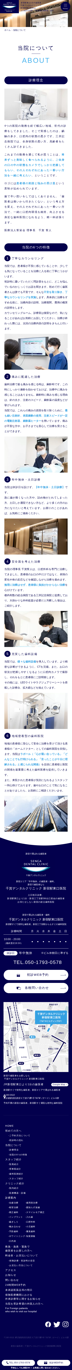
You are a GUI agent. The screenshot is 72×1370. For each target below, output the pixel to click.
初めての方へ (13, 1130)
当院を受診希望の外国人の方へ (24, 1303)
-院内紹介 (13, 1188)
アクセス (10, 1270)
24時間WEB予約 (15, 1284)
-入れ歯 (29, 1217)
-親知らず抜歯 (32, 1207)
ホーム (7, 30)
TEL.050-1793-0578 (37, 962)
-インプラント (15, 1217)
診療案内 (10, 1197)
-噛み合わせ (14, 1226)
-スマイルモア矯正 (35, 1212)
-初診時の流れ (15, 1140)
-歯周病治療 (31, 1203)
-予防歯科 (13, 1231)
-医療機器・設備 (17, 1193)
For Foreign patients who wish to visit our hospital (21, 1310)
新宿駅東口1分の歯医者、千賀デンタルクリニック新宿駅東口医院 (31, 5)
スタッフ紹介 (13, 1159)
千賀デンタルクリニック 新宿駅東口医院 (36, 888)
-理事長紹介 (14, 1169)
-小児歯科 (30, 1226)
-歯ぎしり (13, 1222)
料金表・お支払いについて (21, 1255)
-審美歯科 (30, 1231)
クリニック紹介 (14, 1183)
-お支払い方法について (20, 1265)
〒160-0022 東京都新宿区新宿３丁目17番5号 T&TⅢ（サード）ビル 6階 (36, 1337)
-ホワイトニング (16, 1236)
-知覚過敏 (30, 1236)
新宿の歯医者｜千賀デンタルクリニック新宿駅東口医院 (36, 1346)
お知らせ (10, 1275)
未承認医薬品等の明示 (19, 1290)
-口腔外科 (30, 1222)
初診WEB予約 (38, 974)
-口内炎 (12, 1241)
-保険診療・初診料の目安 (21, 1260)
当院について (19, 30)
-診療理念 (13, 1150)
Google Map (59, 1084)
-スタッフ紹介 (15, 1178)
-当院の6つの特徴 (17, 1154)
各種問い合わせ (37, 988)
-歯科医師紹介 (15, 1174)
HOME (9, 1125)
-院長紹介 (13, 1164)
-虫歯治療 (13, 1203)
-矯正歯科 (13, 1212)
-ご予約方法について (19, 1135)
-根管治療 (13, 1207)
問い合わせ (12, 1280)
